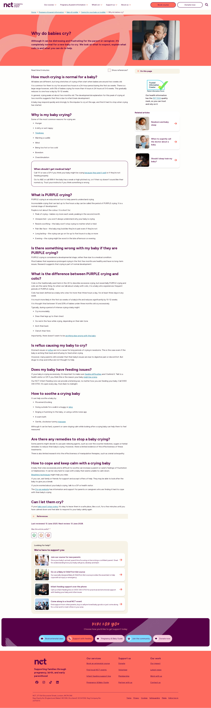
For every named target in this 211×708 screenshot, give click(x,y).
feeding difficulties (93, 374)
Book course (163, 5)
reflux (50, 350)
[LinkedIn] (57, 682)
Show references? (120, 70)
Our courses (49, 5)
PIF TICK (157, 98)
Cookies (144, 698)
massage (62, 422)
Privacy (136, 698)
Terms (129, 698)
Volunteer (122, 670)
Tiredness (39, 133)
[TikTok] (50, 682)
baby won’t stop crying (48, 506)
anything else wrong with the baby (80, 336)
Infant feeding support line (99, 676)
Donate (121, 663)
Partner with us (125, 682)
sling (71, 407)
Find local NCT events (97, 670)
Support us (110, 5)
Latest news (155, 670)
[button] (79, 516)
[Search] (206, 5)
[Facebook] (37, 682)
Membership (123, 676)
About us (124, 5)
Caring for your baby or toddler (93, 12)
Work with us (156, 676)
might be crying (90, 377)
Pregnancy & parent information (72, 5)
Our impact (155, 663)
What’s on (96, 5)
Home (33, 12)
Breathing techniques (40, 475)
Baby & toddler (72, 12)
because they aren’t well (95, 173)
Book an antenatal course (98, 663)
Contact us (155, 682)
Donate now (190, 5)
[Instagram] (43, 682)
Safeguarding (154, 698)
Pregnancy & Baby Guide (98, 682)
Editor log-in (173, 698)
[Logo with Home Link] (13, 5)
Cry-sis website (42, 489)
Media (164, 698)
